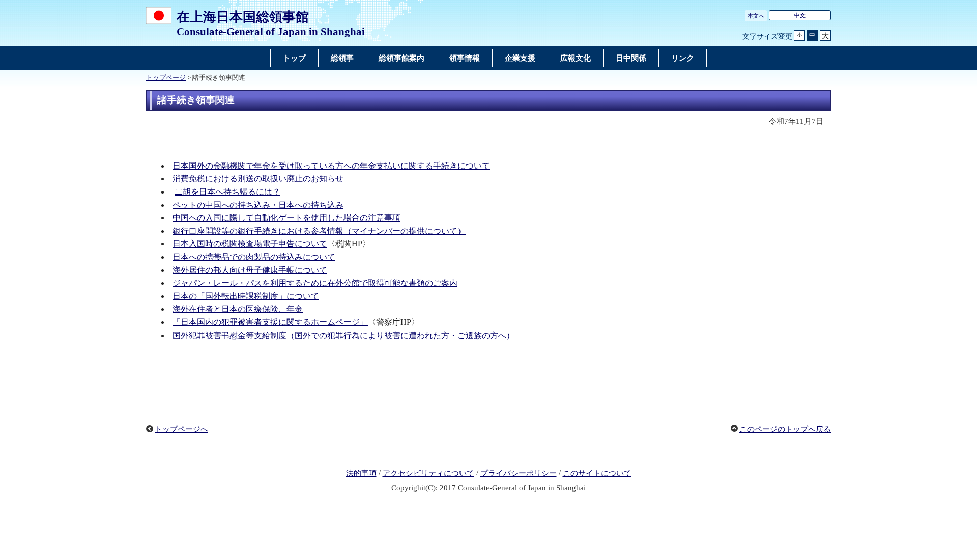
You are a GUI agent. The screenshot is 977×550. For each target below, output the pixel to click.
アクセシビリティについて (428, 473)
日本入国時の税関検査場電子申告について (250, 243)
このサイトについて (597, 473)
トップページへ (181, 429)
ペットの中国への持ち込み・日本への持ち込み (258, 205)
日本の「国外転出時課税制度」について (246, 296)
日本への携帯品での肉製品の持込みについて (254, 257)
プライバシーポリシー (518, 473)
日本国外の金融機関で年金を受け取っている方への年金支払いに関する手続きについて (331, 165)
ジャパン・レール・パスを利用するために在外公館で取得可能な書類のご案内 (315, 283)
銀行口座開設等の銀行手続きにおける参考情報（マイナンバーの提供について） (319, 231)
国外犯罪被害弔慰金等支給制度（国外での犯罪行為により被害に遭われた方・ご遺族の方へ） (343, 335)
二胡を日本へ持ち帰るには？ (227, 191)
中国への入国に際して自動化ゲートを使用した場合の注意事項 (286, 217)
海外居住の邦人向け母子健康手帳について (250, 270)
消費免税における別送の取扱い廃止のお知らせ (258, 178)
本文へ (756, 16)
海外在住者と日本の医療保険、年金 (238, 309)
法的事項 (361, 473)
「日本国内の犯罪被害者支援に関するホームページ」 (270, 322)
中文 (800, 15)
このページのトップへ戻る (785, 429)
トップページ (166, 77)
